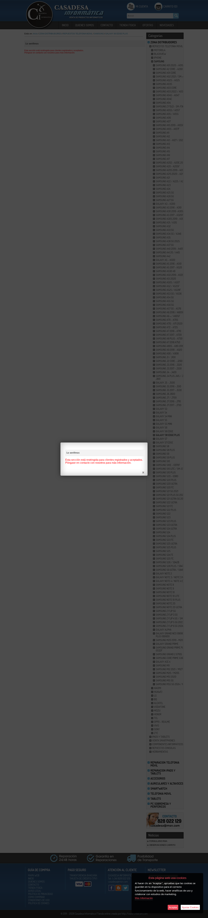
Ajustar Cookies (190, 907)
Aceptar (173, 907)
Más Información (144, 898)
